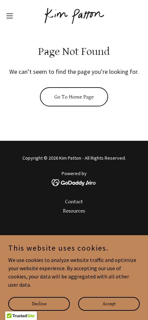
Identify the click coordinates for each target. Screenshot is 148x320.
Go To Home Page (74, 97)
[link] (74, 15)
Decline (39, 303)
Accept (109, 303)
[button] (13, 16)
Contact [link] (74, 201)
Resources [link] (74, 211)
